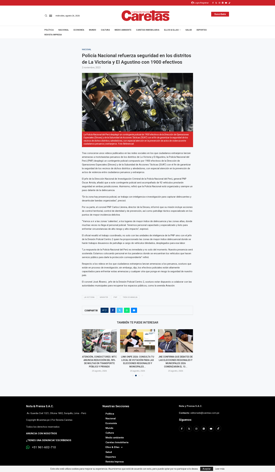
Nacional (63, 30)
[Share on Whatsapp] (127, 310)
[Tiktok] (229, 3)
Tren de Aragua (130, 297)
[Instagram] (219, 3)
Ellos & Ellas (171, 30)
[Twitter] (216, 3)
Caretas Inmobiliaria (147, 30)
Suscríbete (220, 14)
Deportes (202, 30)
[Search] (46, 15)
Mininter (104, 297)
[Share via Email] (134, 310)
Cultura (105, 30)
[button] (86, 352)
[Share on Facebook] (112, 310)
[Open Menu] (50, 15)
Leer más (220, 469)
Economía (79, 30)
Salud (188, 30)
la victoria (89, 297)
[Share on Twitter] (120, 310)
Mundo (92, 30)
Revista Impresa (53, 35)
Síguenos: (185, 419)
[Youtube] (226, 3)
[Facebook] (213, 3)
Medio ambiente (123, 30)
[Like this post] (105, 310)
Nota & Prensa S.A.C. (40, 406)
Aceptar (207, 469)
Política (49, 30)
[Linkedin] (223, 3)
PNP (115, 297)
